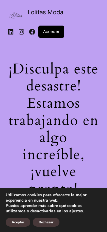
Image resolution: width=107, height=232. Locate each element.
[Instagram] (21, 31)
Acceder (51, 31)
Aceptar (18, 222)
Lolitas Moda (45, 12)
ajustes (76, 211)
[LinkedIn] (10, 31)
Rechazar (46, 222)
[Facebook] (32, 31)
